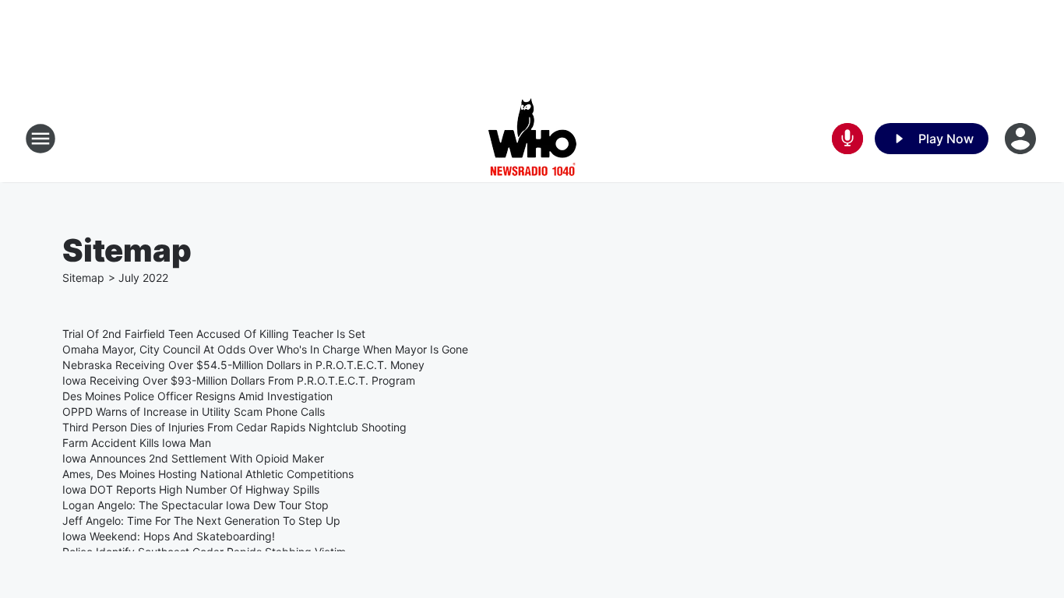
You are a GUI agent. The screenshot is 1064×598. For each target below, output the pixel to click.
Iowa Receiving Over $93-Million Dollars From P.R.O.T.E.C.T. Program (238, 380)
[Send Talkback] (847, 138)
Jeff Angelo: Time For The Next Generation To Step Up (201, 520)
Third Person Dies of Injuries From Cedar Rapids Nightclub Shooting (234, 427)
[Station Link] (532, 138)
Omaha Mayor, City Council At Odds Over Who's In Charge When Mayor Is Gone (265, 349)
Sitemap (83, 277)
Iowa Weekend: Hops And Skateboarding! (168, 536)
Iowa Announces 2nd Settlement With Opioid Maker (193, 458)
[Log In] (1022, 138)
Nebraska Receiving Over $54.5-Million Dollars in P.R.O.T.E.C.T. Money (243, 364)
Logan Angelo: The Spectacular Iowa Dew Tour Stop (195, 505)
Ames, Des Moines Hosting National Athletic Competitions (208, 473)
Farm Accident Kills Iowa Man (136, 442)
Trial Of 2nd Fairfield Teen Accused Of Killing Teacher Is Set (213, 333)
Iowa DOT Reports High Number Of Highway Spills (190, 489)
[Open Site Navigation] (40, 138)
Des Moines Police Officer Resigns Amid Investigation (197, 396)
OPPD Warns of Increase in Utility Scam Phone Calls (193, 411)
